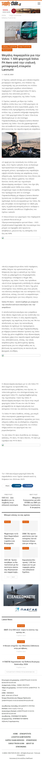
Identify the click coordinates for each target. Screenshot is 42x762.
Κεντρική (7, 521)
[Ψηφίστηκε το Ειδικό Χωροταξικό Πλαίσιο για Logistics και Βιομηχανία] (12, 526)
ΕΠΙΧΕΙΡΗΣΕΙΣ (31, 740)
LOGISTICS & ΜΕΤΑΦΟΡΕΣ (21, 737)
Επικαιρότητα (7, 50)
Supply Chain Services (14, 740)
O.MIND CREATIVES (8, 753)
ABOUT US (30, 743)
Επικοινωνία (21, 747)
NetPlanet (29, 758)
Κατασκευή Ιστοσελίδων (18, 758)
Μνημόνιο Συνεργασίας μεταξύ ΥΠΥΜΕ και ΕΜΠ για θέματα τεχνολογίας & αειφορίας (31, 503)
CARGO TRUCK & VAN (16, 743)
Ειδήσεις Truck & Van (10, 46)
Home (15, 734)
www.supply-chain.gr (15, 708)
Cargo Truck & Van (25, 46)
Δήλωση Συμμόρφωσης (10, 721)
